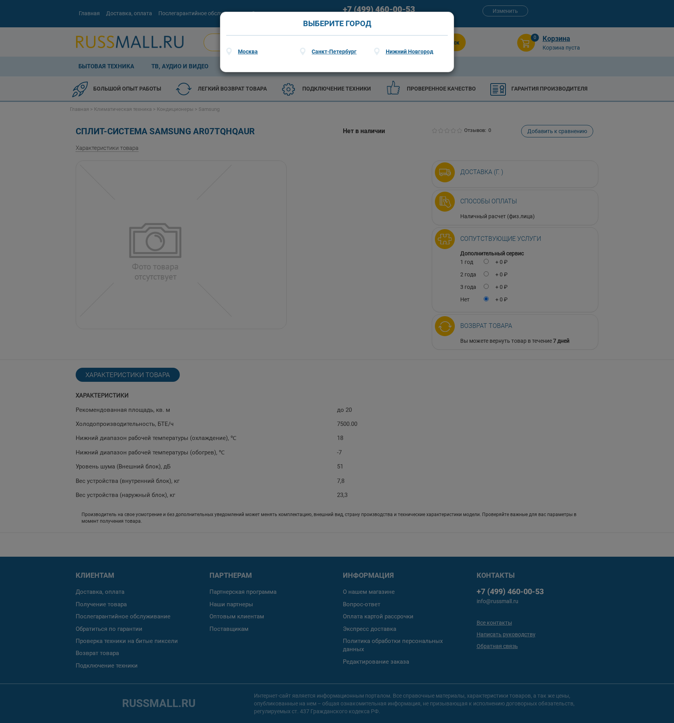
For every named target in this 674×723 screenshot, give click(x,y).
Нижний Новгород (409, 51)
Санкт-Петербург (334, 51)
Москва (248, 51)
